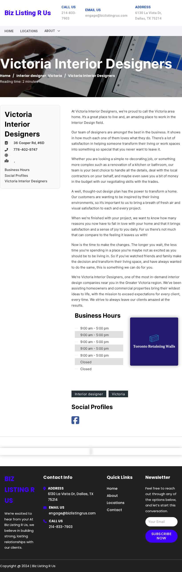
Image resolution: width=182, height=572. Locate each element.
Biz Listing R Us (27, 13)
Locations (29, 31)
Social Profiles (16, 175)
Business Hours (17, 170)
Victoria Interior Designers (26, 181)
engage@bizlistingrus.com (72, 513)
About (112, 495)
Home (9, 31)
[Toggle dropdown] (58, 30)
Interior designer (31, 75)
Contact (114, 509)
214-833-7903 (61, 526)
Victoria (55, 75)
